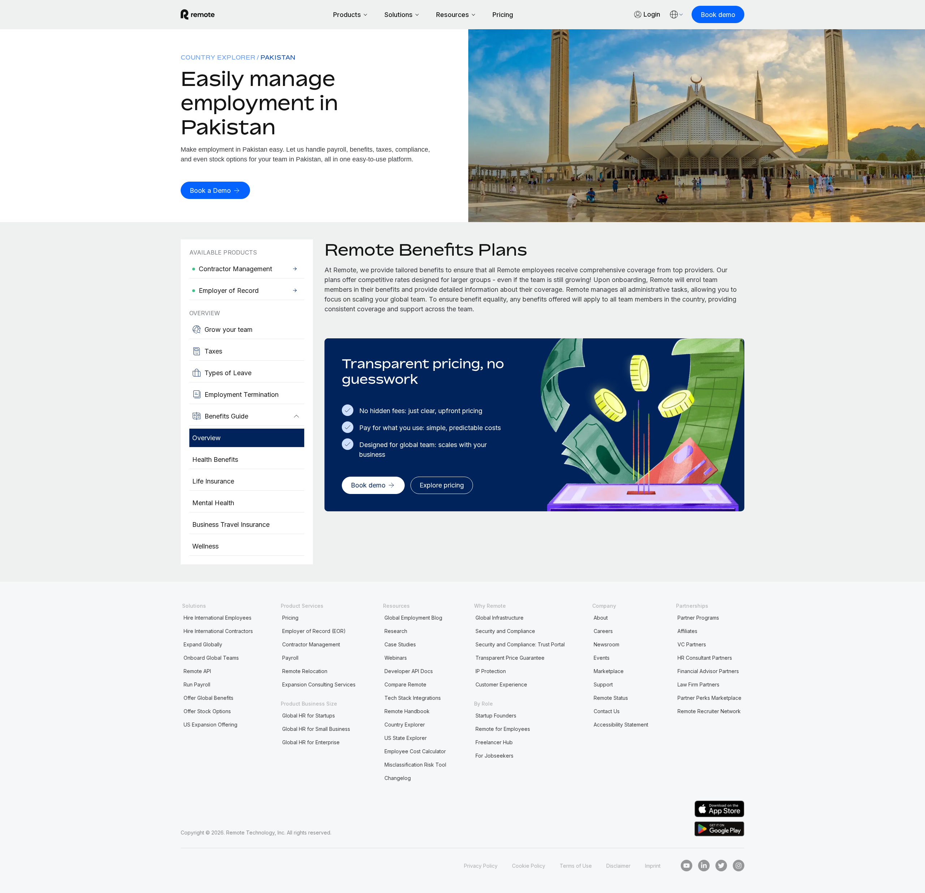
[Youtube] (686, 865)
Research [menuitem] (395, 631)
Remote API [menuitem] (197, 671)
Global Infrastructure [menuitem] (500, 618)
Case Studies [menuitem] (400, 644)
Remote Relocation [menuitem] (304, 671)
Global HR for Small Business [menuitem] (316, 729)
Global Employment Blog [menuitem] (413, 618)
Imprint (653, 866)
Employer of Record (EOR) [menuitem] (314, 631)
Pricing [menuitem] (290, 618)
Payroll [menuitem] (290, 658)
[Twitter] (721, 865)
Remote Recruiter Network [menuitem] (709, 711)
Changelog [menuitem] (397, 778)
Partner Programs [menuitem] (698, 618)
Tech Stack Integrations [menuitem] (412, 698)
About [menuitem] (601, 618)
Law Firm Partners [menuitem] (698, 684)
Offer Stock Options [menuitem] (207, 711)
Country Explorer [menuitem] (218, 57)
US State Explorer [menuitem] (405, 738)
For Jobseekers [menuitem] (494, 756)
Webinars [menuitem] (395, 658)
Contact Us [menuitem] (607, 711)
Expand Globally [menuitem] (203, 644)
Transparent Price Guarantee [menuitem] (510, 658)
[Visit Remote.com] (198, 14)
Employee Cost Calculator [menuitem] (415, 751)
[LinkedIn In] (704, 865)
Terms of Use (576, 866)
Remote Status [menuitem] (611, 698)
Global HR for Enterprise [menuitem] (311, 742)
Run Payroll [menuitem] (197, 684)
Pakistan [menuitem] (278, 57)
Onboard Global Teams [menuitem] (211, 658)
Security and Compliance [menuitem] (505, 631)
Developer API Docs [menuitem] (408, 671)
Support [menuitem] (603, 684)
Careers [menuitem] (603, 631)
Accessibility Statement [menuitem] (621, 724)
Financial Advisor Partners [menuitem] (708, 671)
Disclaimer (618, 866)
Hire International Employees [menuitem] (217, 618)
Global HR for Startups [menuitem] (308, 715)
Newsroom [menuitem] (606, 644)
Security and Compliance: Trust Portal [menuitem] (520, 644)
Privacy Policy (481, 866)
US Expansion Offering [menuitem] (210, 724)
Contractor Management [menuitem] (311, 644)
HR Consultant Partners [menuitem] (704, 658)
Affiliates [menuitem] (687, 631)
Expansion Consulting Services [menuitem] (319, 684)
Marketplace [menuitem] (609, 671)
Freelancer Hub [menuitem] (494, 742)
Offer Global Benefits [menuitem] (208, 698)
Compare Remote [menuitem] (405, 684)
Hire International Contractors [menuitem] (218, 631)
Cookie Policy (528, 866)
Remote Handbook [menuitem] (407, 711)
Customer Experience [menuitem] (501, 684)
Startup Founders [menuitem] (496, 715)
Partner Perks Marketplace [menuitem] (709, 698)
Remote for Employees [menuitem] (503, 729)
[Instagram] (738, 865)
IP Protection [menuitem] (491, 671)
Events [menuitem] (602, 658)
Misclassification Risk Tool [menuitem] (415, 765)
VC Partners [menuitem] (691, 644)
